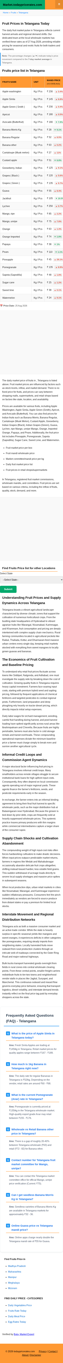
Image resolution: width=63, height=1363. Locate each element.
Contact (52, 1351)
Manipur (12, 1277)
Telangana (23, 12)
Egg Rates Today (17, 1322)
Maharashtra (14, 1271)
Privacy (43, 1351)
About (25, 1355)
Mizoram (12, 1288)
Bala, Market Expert (24, 1334)
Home (5, 12)
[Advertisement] (31, 342)
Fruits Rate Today (17, 1311)
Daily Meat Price (16, 1316)
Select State (6, 573)
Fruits (13, 12)
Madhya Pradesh (17, 1266)
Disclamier (35, 1355)
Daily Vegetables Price (20, 1305)
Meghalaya (14, 1283)
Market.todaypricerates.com (22, 4)
